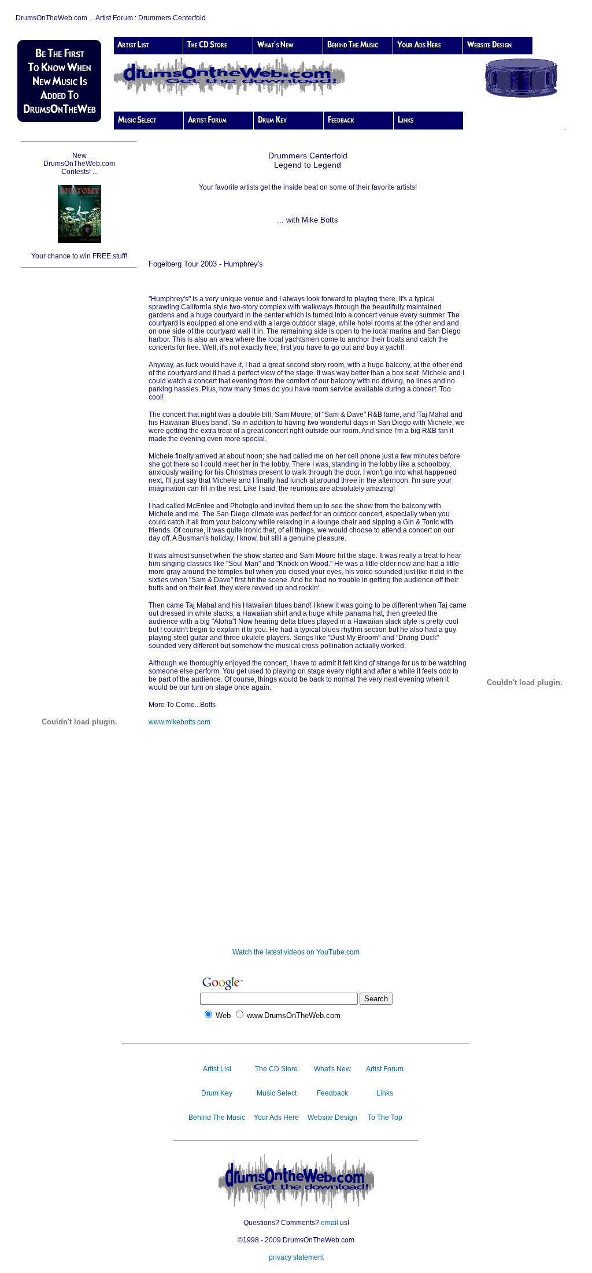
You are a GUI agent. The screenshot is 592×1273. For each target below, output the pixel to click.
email (329, 1223)
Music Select (277, 1093)
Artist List (217, 1069)
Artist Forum (385, 1069)
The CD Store (276, 1069)
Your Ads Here (276, 1117)
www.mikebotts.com (179, 722)
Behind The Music (216, 1117)
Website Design (332, 1117)
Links (384, 1093)
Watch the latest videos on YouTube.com (296, 952)
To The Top (385, 1117)
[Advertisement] (79, 453)
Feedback (332, 1093)
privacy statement (296, 1257)
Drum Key (216, 1093)
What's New (332, 1069)
